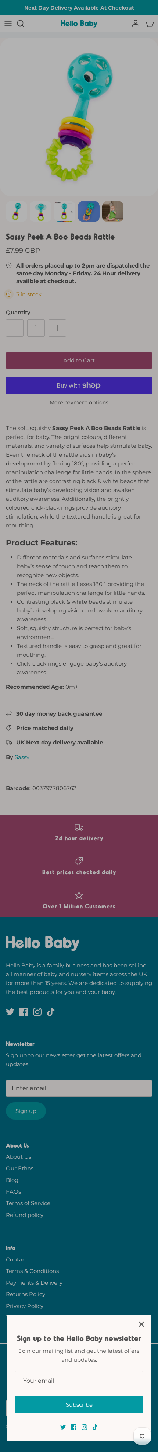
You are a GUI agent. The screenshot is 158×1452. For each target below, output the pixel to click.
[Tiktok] (95, 1427)
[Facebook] (73, 1427)
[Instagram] (84, 1427)
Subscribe (79, 1404)
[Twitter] (63, 1427)
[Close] (141, 1324)
